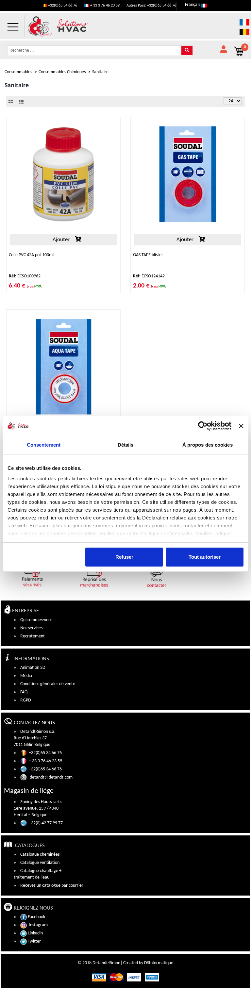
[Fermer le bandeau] (241, 426)
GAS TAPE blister (148, 255)
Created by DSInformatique (148, 963)
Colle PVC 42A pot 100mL (32, 255)
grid (10, 101)
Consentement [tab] (43, 445)
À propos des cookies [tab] (207, 445)
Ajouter (60, 239)
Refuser (124, 557)
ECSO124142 (149, 276)
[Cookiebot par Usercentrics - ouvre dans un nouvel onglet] (202, 426)
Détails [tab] (126, 445)
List (21, 101)
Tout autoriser (205, 557)
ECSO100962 (25, 276)
